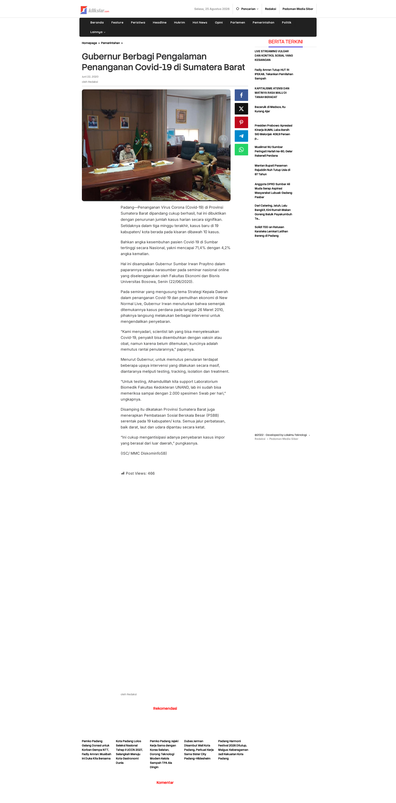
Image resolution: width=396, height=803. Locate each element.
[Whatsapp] (241, 149)
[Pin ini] (241, 122)
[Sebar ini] (241, 95)
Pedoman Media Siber (283, 438)
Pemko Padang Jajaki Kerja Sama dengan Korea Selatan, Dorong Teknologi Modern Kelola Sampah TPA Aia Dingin (164, 754)
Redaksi (260, 438)
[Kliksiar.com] (94, 9)
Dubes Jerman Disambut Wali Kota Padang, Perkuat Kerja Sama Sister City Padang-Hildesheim (199, 749)
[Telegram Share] (241, 136)
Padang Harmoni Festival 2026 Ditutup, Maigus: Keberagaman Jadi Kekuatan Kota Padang (233, 749)
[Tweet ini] (241, 109)
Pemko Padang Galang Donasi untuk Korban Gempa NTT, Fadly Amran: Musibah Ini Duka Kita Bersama (96, 749)
